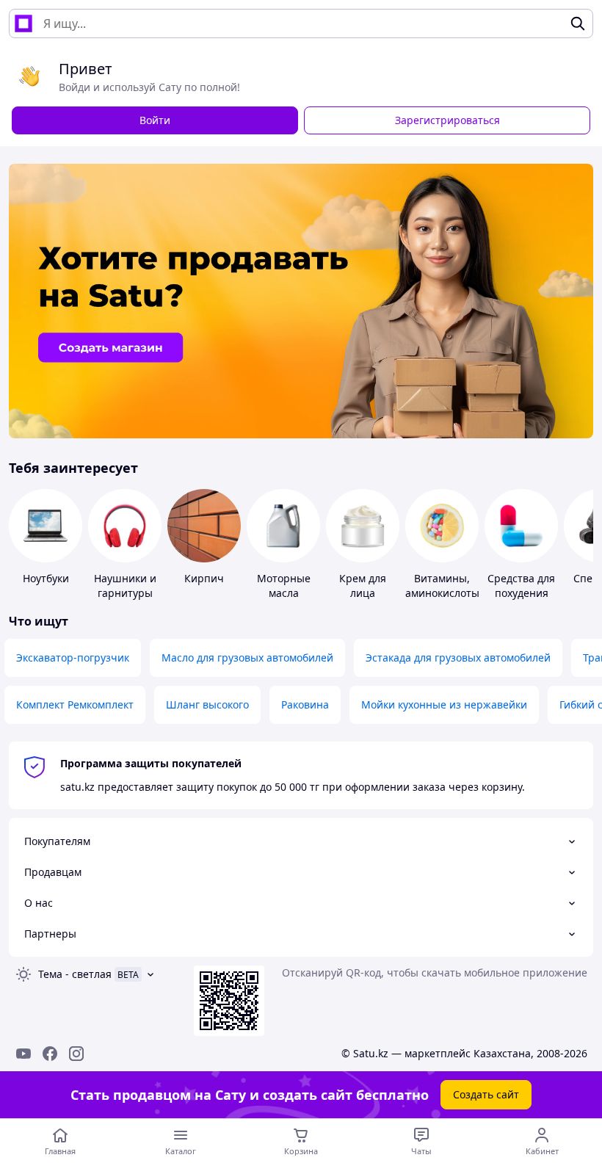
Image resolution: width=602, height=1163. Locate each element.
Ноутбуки (46, 578)
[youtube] (23, 1053)
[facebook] (50, 1053)
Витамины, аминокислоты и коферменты (442, 593)
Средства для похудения (521, 585)
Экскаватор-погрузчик (72, 657)
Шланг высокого (207, 704)
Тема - (75, 974)
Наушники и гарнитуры (125, 585)
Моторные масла (284, 585)
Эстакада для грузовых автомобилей (458, 657)
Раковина (305, 704)
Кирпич (204, 578)
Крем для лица (362, 585)
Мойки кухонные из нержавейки (444, 704)
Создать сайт (486, 1094)
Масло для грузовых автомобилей (247, 657)
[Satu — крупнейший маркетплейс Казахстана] (23, 23)
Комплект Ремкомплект (75, 704)
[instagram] (76, 1053)
